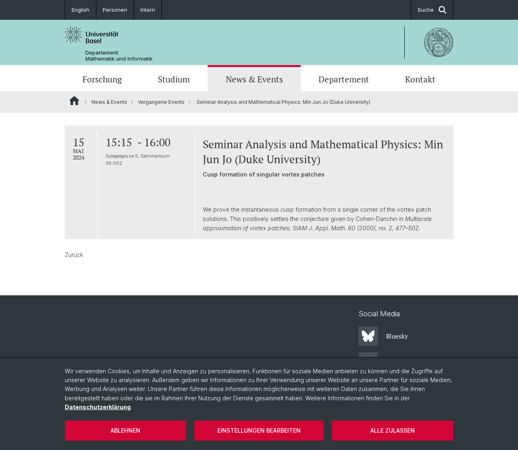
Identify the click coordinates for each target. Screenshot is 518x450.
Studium (174, 79)
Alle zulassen (392, 430)
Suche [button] (426, 9)
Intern (147, 9)
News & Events (254, 79)
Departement (343, 79)
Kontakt (420, 79)
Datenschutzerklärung (98, 407)
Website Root (74, 100)
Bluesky (397, 336)
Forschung (102, 79)
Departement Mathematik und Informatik (119, 56)
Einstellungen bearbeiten (259, 430)
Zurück (74, 254)
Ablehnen (125, 430)
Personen (115, 9)
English (80, 9)
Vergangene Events (161, 102)
